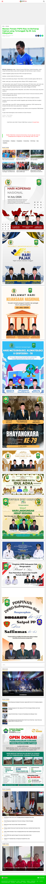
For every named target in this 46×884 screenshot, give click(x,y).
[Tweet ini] (38, 36)
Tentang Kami (23, 881)
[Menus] (2, 1)
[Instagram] (42, 878)
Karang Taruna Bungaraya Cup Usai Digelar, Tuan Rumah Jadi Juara (8, 171)
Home (18, 881)
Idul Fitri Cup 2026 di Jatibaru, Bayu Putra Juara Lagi (22, 159)
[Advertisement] (23, 14)
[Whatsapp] (42, 36)
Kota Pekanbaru (6, 140)
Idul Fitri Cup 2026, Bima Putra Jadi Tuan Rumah (36, 159)
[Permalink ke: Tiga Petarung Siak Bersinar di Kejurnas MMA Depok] (23, 165)
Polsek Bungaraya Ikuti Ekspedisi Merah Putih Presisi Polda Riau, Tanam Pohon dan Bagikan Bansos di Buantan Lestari (25, 721)
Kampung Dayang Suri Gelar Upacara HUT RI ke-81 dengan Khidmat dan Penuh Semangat (24, 709)
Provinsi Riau (26, 140)
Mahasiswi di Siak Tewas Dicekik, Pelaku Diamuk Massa (15, 824)
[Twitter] (40, 878)
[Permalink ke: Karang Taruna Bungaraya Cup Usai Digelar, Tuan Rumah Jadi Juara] (9, 165)
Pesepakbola (19, 140)
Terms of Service (19, 882)
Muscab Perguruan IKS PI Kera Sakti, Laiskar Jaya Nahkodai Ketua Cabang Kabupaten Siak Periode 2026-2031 (8, 159)
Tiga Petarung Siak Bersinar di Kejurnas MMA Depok (22, 171)
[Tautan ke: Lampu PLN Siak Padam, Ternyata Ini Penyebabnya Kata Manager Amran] (4, 715)
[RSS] (44, 878)
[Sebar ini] (36, 36)
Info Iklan (41, 881)
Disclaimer (13, 882)
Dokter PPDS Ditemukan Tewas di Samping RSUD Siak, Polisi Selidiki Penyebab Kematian (22, 831)
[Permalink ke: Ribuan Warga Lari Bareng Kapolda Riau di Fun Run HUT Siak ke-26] (37, 165)
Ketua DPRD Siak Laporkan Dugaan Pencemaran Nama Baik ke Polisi (17, 835)
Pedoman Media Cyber (5, 882)
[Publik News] (23, 1)
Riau (37, 140)
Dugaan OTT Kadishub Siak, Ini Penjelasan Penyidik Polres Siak (17, 838)
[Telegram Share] (40, 36)
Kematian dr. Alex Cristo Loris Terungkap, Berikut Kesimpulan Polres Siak (19, 817)
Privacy (24, 882)
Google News (36, 122)
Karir (37, 881)
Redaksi (28, 881)
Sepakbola (5, 142)
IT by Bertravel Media (31, 882)
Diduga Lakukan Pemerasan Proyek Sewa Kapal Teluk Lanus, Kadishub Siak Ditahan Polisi (22, 828)
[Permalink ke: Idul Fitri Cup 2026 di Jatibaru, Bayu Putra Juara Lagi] (23, 153)
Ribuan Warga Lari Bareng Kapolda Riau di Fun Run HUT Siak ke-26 (36, 171)
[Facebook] (38, 878)
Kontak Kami (33, 881)
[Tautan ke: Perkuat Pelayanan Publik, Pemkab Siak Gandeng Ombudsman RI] (23, 683)
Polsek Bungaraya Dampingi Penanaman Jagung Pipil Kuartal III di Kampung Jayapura (25, 702)
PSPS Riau (32, 140)
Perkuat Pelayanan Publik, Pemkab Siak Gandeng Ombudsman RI (18, 692)
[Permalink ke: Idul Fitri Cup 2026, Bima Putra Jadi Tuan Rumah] (37, 153)
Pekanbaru (13, 140)
